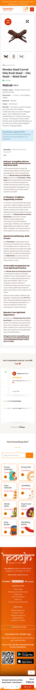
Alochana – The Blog (18, 620)
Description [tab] (7, 149)
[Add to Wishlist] (31, 672)
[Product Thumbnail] (27, 21)
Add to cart (27, 687)
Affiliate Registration (18, 610)
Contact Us (18, 599)
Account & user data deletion (18, 602)
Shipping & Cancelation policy (18, 592)
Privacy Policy (18, 589)
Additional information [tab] (19, 149)
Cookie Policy (18, 594)
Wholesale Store (18, 618)
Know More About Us (18, 615)
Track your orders (18, 613)
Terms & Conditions (18, 597)
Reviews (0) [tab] (7, 152)
